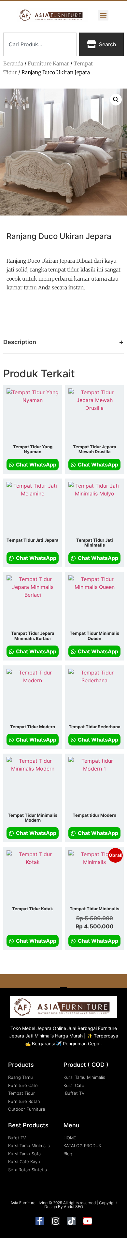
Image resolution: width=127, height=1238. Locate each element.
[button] (103, 15)
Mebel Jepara (36, 1028)
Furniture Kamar (48, 63)
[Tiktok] (71, 1221)
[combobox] (40, 44)
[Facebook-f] (39, 1221)
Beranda (13, 63)
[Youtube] (87, 1221)
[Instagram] (55, 1221)
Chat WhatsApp (35, 464)
